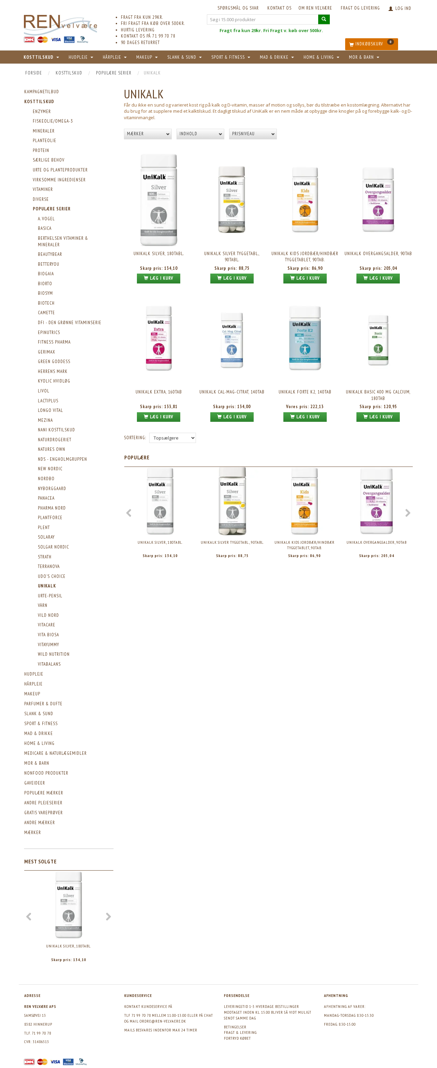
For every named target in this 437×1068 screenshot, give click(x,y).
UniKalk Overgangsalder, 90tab (378, 253)
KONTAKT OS (279, 8)
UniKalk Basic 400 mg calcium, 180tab (378, 395)
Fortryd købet (237, 1038)
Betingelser (235, 1026)
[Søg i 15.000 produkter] (324, 19)
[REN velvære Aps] (60, 24)
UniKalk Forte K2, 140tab (305, 392)
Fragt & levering (240, 1032)
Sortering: (135, 438)
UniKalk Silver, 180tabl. (68, 945)
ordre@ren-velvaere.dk (163, 1021)
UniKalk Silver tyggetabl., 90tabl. (232, 257)
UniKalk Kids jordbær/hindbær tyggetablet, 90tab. (304, 257)
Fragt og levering (360, 8)
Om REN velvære (315, 8)
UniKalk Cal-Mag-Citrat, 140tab (232, 392)
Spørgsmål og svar (238, 8)
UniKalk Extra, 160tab (159, 392)
